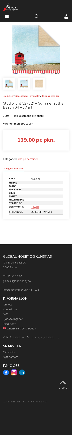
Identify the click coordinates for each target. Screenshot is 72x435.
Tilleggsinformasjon (13, 168)
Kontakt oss (10, 309)
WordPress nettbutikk (17, 401)
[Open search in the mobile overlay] (37, 16)
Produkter (8, 96)
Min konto (9, 352)
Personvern (9, 323)
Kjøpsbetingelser (13, 319)
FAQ (5, 314)
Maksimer (41, 401)
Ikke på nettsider (50, 96)
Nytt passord (10, 357)
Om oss (7, 304)
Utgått (35, 207)
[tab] (13, 169)
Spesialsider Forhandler (27, 96)
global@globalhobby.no (17, 281)
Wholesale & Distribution (21, 328)
